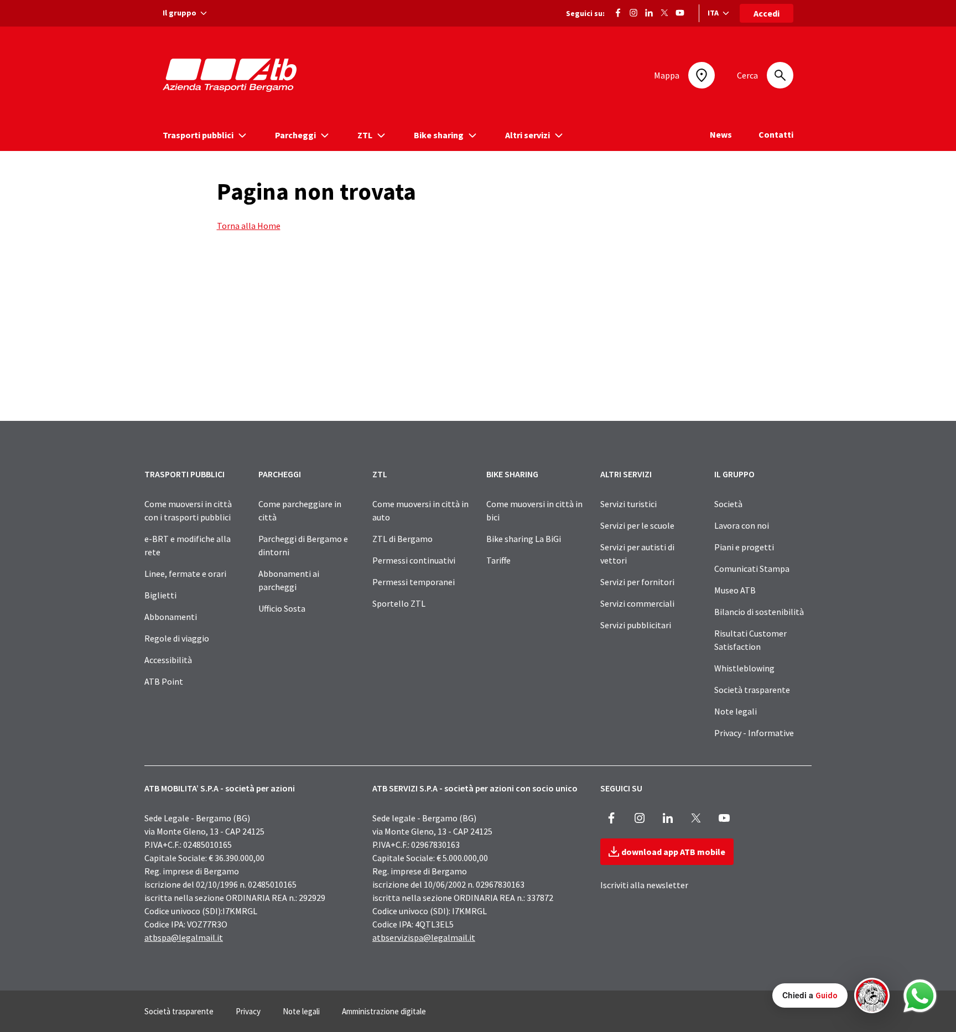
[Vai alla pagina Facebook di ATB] (618, 11)
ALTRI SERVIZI (626, 473)
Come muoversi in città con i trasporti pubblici (188, 510)
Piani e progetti (744, 547)
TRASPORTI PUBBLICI (184, 473)
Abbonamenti (170, 616)
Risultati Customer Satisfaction (750, 640)
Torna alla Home (248, 225)
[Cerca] (780, 75)
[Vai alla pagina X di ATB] (664, 11)
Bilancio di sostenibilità (759, 611)
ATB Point (163, 681)
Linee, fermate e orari (185, 573)
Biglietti (160, 595)
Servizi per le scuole (637, 525)
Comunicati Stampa (751, 568)
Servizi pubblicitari (635, 624)
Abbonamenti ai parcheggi (288, 580)
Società (728, 503)
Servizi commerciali (637, 603)
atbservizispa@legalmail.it (423, 937)
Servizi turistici (628, 503)
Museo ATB (735, 590)
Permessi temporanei (413, 581)
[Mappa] (701, 75)
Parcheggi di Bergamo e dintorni (303, 545)
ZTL (379, 473)
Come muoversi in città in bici (534, 510)
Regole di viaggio (176, 638)
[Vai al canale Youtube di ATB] (680, 11)
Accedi (767, 13)
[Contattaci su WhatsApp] (920, 996)
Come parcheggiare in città (299, 510)
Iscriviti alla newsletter (644, 884)
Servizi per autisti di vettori (637, 553)
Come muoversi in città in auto (420, 510)
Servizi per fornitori (637, 581)
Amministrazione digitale (384, 1011)
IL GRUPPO (734, 473)
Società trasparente (752, 689)
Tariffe (498, 560)
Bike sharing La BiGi (523, 538)
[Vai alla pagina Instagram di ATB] (633, 11)
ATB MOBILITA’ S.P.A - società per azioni (219, 788)
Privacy (248, 1011)
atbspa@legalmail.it (183, 937)
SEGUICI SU (621, 788)
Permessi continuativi (413, 560)
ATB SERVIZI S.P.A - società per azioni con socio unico (475, 788)
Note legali (735, 711)
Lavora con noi (741, 525)
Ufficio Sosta (281, 608)
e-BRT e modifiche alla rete (187, 545)
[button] (831, 995)
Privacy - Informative (754, 732)
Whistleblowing (744, 668)
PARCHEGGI (279, 473)
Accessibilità (168, 659)
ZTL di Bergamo (402, 538)
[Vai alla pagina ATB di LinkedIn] (649, 11)
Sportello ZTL (398, 603)
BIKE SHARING (512, 473)
